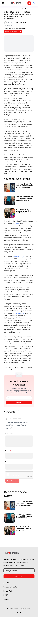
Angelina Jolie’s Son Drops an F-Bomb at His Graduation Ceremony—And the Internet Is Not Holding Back (24, 213)
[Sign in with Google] (34, 3)
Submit (19, 402)
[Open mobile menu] (3, 3)
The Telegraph (19, 256)
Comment (9, 433)
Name (8, 451)
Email (8, 462)
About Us (6, 583)
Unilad (16, 223)
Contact (6, 599)
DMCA (5, 595)
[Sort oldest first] (17, 411)
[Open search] (29, 3)
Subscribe (19, 576)
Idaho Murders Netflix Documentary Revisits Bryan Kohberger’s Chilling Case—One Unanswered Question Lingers (24, 188)
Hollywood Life (19, 313)
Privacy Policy (8, 591)
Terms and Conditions (11, 587)
